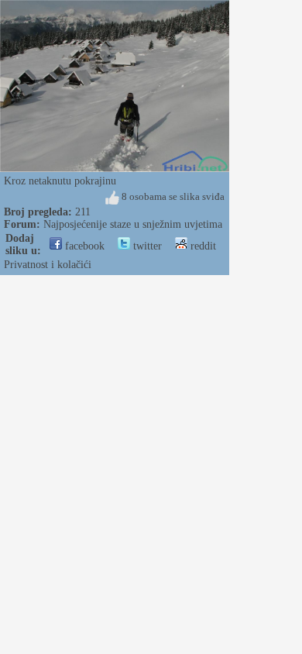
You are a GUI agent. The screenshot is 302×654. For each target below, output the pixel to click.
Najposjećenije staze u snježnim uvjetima (132, 224)
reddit (201, 246)
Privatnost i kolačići (47, 264)
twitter (146, 246)
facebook (83, 246)
